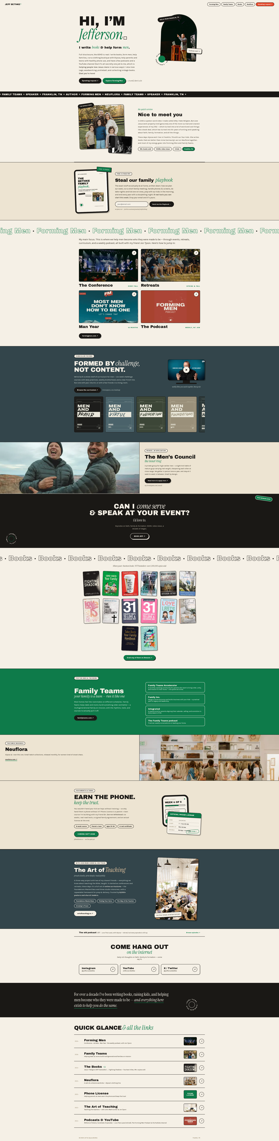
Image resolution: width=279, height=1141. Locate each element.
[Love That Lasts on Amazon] (168, 611)
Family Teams (228, 4)
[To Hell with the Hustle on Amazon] (129, 583)
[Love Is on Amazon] (91, 611)
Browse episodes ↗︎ (193, 932)
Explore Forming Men (114, 81)
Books (240, 4)
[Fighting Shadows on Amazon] (91, 583)
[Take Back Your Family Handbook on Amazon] (130, 638)
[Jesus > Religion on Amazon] (168, 583)
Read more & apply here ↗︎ (158, 481)
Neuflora (250, 4)
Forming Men (214, 4)
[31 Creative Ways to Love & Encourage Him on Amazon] (149, 610)
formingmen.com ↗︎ (90, 336)
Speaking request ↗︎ (265, 4)
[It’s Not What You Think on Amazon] (149, 583)
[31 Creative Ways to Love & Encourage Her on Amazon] (130, 610)
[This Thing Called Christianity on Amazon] (110, 610)
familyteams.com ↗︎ (85, 718)
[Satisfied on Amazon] (187, 610)
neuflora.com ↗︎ (11, 759)
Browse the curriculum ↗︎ (87, 390)
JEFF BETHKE (13, 4)
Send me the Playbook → (161, 204)
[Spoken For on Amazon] (187, 583)
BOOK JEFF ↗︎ (139, 536)
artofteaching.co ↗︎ (85, 913)
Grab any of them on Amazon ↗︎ (139, 658)
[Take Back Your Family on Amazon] (110, 583)
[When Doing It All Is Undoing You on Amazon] (149, 638)
